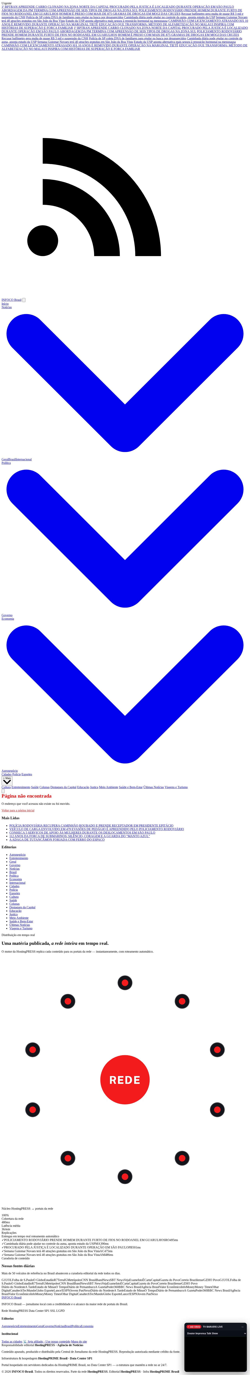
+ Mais (7, 778)
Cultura (6, 787)
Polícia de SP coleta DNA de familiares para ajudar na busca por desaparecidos (74, 17)
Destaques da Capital (63, 787)
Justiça (94, 787)
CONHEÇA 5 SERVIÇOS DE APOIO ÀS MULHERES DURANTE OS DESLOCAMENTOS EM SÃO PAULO (82, 832)
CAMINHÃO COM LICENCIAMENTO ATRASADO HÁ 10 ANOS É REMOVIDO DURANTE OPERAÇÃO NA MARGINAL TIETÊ (90, 45)
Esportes (26, 774)
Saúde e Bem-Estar (131, 787)
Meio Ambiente (108, 787)
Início (5, 303)
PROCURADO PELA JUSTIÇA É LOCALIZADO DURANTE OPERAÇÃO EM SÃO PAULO (172, 6)
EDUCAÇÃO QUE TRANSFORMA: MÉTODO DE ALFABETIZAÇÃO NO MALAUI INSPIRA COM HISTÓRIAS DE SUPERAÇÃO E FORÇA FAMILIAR (124, 47)
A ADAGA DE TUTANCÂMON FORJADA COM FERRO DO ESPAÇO (57, 839)
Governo (7, 615)
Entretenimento (21, 787)
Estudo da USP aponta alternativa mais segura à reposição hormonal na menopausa (117, 20)
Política (14, 875)
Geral (5, 459)
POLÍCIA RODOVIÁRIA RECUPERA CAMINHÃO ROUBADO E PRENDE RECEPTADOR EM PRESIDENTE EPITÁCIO (91, 825)
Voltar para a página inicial (18, 810)
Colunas (44, 787)
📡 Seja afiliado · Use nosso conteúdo (46, 1341)
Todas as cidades (12, 1341)
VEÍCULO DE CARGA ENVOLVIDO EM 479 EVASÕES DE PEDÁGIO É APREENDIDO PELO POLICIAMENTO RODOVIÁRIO (96, 829)
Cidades (7, 774)
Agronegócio (10, 770)
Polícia (16, 774)
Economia (15, 879)
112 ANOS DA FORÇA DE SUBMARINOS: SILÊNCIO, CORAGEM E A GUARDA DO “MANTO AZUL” (79, 836)
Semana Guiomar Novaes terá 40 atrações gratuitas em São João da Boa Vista (85, 41)
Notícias (14, 868)
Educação (83, 787)
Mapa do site (79, 1341)
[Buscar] (3, 791)
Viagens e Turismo (176, 787)
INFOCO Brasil (11, 299)
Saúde (35, 787)
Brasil (12, 459)
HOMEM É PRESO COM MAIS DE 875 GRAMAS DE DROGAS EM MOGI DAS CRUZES (119, 13)
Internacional (24, 459)
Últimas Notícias (153, 787)
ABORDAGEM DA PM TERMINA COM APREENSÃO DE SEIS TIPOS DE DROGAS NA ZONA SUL (70, 10)
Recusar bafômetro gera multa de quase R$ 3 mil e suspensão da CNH (45, 38)
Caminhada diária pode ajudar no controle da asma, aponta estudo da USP (169, 17)
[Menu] (23, 300)
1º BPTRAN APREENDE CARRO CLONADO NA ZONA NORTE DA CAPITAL (55, 6)
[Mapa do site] (125, 296)
